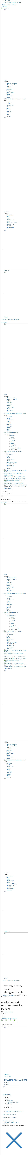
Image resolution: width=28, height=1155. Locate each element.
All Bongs (9, 102)
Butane (12, 437)
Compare (3, 1017)
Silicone (9, 116)
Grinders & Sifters (8, 475)
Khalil (8, 221)
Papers (12, 443)
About (8, 1099)
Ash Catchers (10, 105)
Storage (12, 446)
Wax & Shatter (10, 93)
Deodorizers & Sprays (15, 448)
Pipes (8, 115)
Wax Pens (9, 88)
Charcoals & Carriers (12, 223)
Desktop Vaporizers (12, 83)
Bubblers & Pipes (14, 481)
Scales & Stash (13, 450)
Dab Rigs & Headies (9, 472)
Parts (8, 94)
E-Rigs (8, 91)
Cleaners (12, 439)
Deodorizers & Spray (18, 483)
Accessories (10, 96)
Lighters (12, 442)
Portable (9, 229)
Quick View (6, 1075)
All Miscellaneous (11, 436)
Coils (8, 97)
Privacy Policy (10, 1101)
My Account (9, 1104)
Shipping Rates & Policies (12, 1102)
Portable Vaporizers (12, 85)
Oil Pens (9, 86)
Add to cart (6, 1083)
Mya (8, 216)
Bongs (24, 99)
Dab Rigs (9, 111)
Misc (18, 432)
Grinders (12, 440)
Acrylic (8, 104)
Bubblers (9, 110)
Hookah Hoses (10, 226)
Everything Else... (8, 488)
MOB (8, 218)
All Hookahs (10, 215)
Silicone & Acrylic (22, 478)
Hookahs (20, 451)
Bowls (8, 108)
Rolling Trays (13, 445)
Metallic (9, 113)
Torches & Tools (23, 485)
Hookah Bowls (10, 224)
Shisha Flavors (10, 220)
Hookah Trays (10, 227)
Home (2, 995)
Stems (8, 107)
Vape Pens (9, 89)
